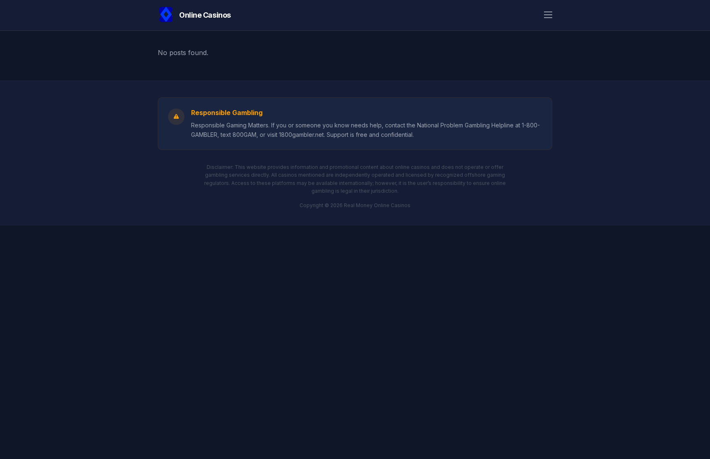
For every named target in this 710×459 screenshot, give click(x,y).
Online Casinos (205, 15)
